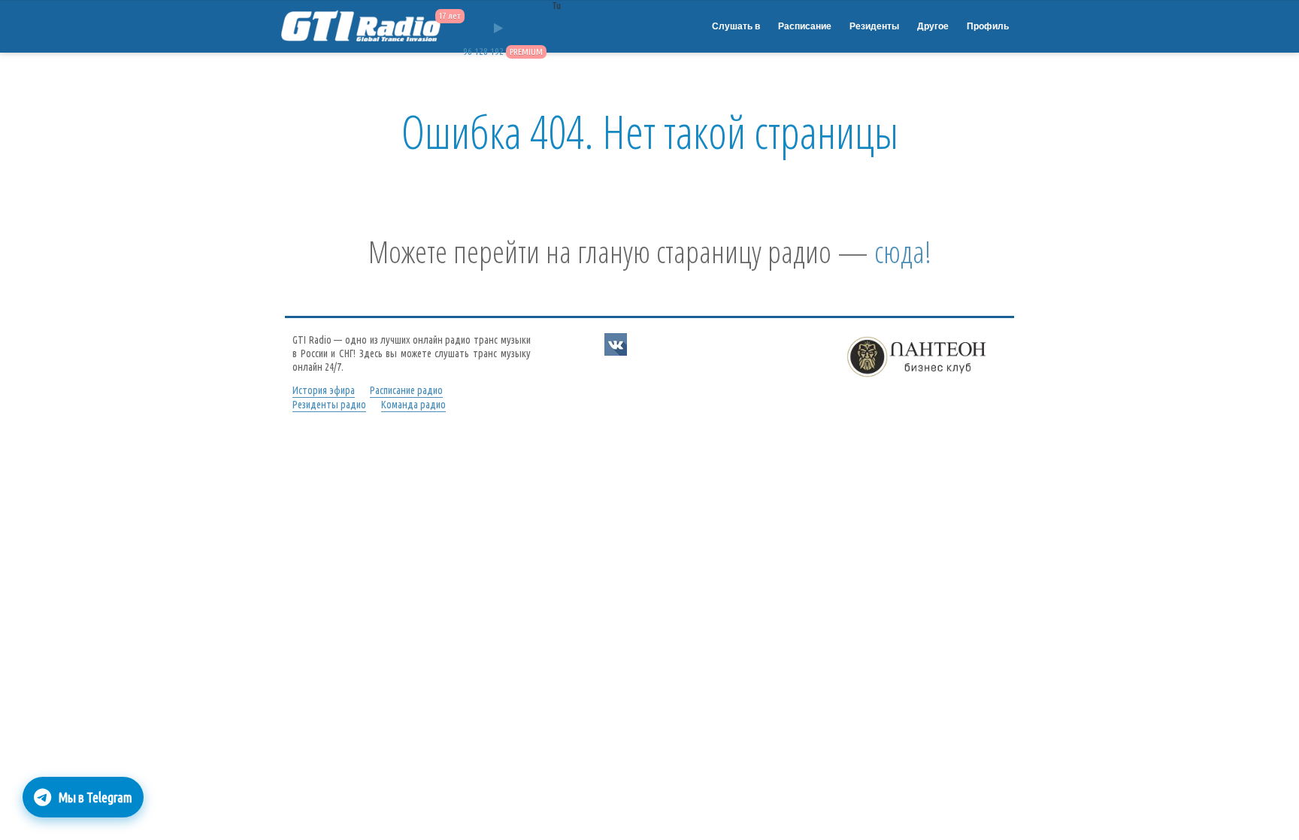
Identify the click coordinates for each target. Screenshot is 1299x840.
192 (497, 51)
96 (467, 51)
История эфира (323, 390)
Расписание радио (406, 390)
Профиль (988, 26)
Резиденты (874, 26)
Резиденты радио (329, 405)
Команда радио (413, 405)
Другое (933, 26)
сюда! (902, 251)
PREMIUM (526, 51)
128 (481, 51)
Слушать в (736, 26)
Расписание (804, 26)
